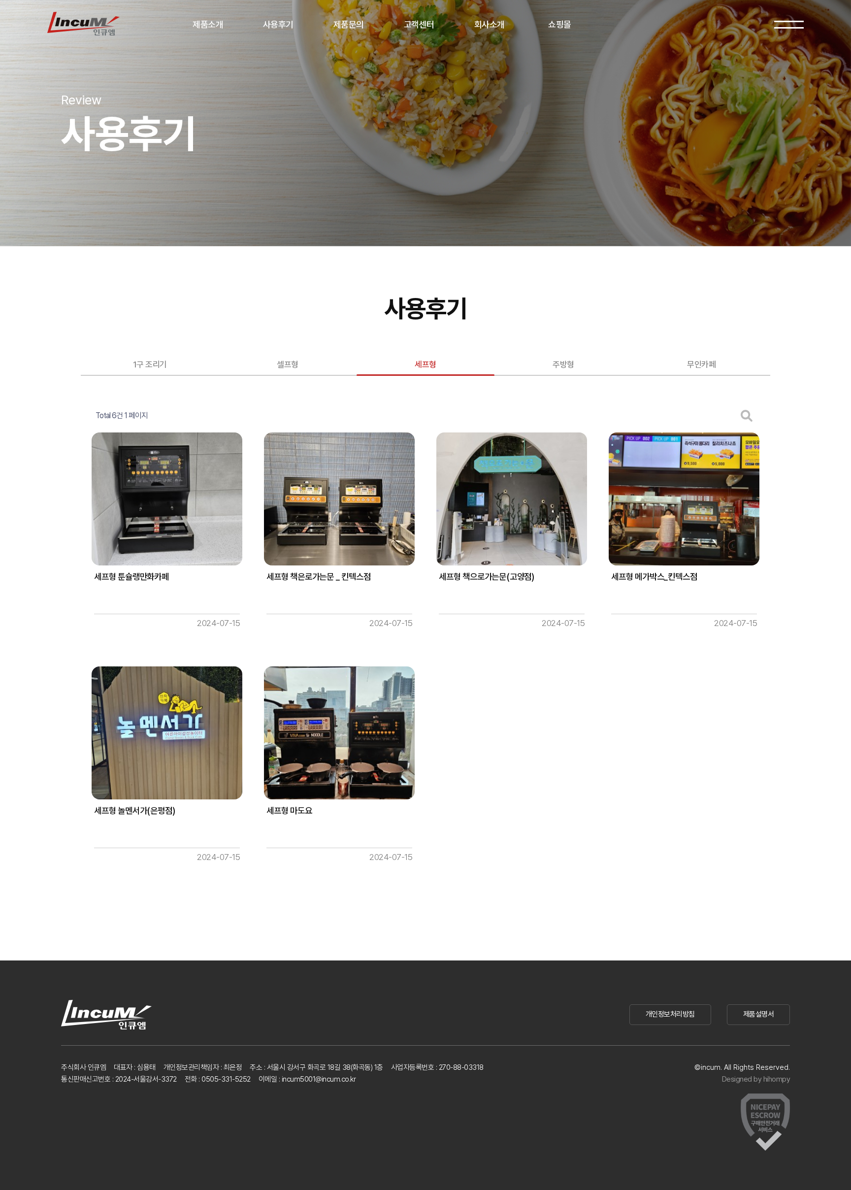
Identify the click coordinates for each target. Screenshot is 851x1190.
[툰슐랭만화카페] (167, 498)
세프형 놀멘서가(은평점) (134, 810)
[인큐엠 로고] (83, 23)
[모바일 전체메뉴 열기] (789, 24)
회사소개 (489, 24)
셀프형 (287, 364)
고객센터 (419, 24)
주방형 (563, 364)
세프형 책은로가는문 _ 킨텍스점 (318, 576)
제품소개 (208, 24)
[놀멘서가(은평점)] (167, 732)
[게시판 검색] (746, 416)
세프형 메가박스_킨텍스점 (654, 576)
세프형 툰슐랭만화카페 (131, 576)
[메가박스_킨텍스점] (684, 498)
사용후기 (278, 24)
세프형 (425, 364)
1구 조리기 (150, 364)
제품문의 (348, 24)
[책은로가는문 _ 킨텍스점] (339, 498)
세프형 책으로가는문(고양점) (486, 576)
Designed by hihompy (756, 1079)
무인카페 (701, 364)
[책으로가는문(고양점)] (511, 498)
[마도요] (339, 732)
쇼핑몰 (559, 24)
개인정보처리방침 (670, 1014)
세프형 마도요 (289, 810)
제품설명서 (758, 1014)
